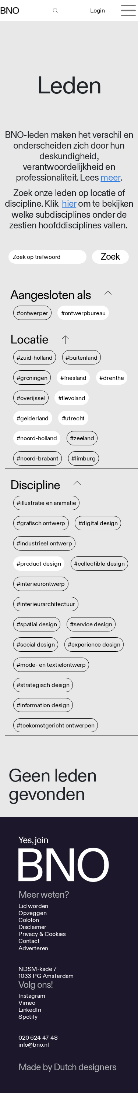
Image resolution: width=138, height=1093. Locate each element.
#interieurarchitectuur (46, 604)
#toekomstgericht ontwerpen (56, 725)
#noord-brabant (38, 459)
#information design (43, 705)
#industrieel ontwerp (44, 544)
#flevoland (71, 398)
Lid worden (33, 906)
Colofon (28, 920)
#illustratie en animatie (46, 503)
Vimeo (26, 1003)
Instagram (31, 996)
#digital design (98, 523)
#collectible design (99, 564)
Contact (29, 941)
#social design (36, 645)
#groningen (32, 378)
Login (97, 10)
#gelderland (33, 418)
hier (69, 204)
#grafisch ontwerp (41, 523)
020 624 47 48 (38, 1038)
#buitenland (81, 358)
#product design (39, 564)
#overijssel (31, 398)
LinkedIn (29, 1010)
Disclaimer (32, 927)
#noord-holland (37, 438)
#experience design (94, 645)
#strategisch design (43, 685)
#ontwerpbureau (83, 313)
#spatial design (37, 625)
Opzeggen (32, 913)
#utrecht (73, 418)
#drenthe (111, 378)
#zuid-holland (35, 358)
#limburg (83, 459)
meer (110, 178)
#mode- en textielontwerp (51, 665)
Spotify (28, 1017)
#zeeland (82, 438)
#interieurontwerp (41, 584)
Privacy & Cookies (42, 934)
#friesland (73, 378)
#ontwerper (32, 313)
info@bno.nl (33, 1045)
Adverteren (33, 948)
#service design (91, 625)
